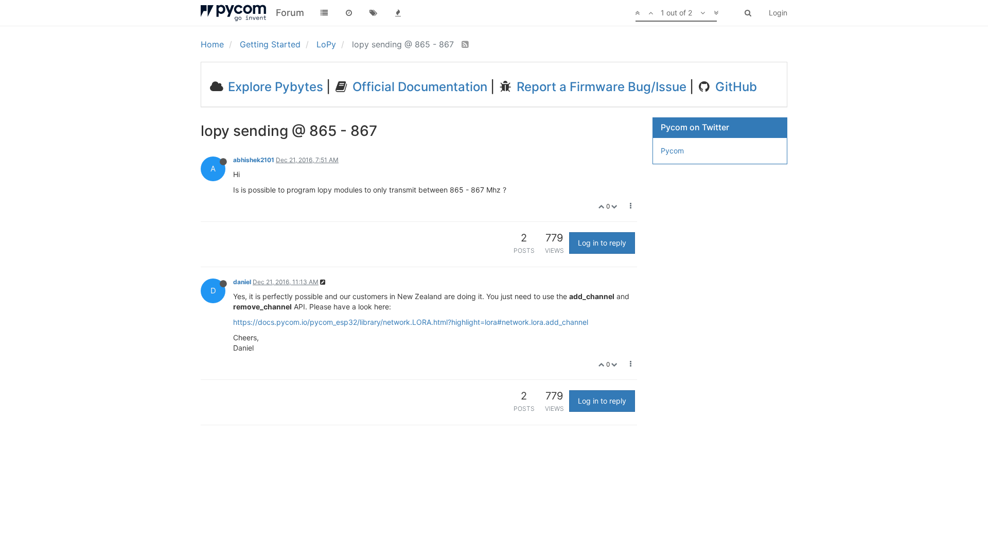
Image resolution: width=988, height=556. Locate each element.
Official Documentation (418, 86)
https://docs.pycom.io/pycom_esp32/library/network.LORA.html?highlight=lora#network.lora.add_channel (410, 322)
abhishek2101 (253, 160)
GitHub (734, 86)
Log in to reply (602, 242)
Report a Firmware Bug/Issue (600, 86)
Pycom (672, 150)
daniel (242, 282)
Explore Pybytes (274, 86)
